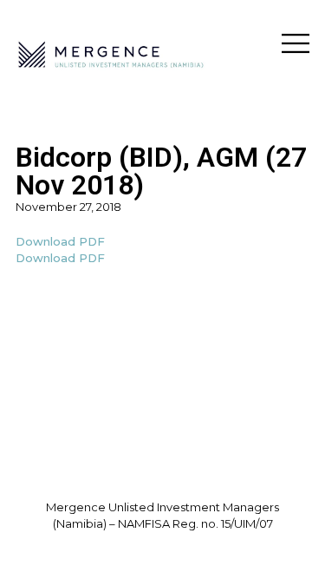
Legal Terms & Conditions (162, 541)
